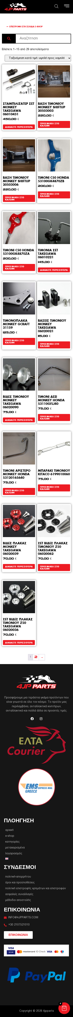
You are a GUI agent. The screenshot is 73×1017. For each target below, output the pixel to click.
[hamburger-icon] (66, 7)
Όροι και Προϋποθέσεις (20, 882)
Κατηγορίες (12, 842)
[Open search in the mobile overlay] (56, 6)
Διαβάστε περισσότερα (19, 126)
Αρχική (9, 830)
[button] (64, 1008)
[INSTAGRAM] (41, 718)
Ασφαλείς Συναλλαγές (19, 894)
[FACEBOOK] (32, 718)
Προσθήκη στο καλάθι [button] (49, 124)
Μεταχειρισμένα (15, 847)
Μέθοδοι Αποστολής (18, 900)
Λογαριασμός (13, 853)
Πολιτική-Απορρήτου (18, 877)
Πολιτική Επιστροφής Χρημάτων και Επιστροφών (35, 888)
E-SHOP (9, 836)
